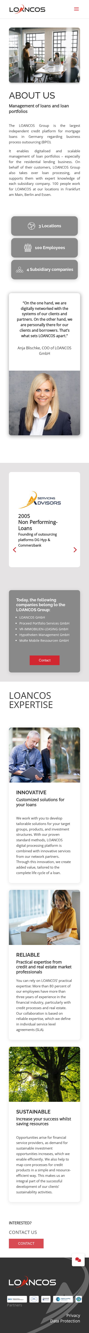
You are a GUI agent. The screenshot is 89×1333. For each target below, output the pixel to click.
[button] (78, 1259)
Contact (44, 660)
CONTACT (26, 1243)
